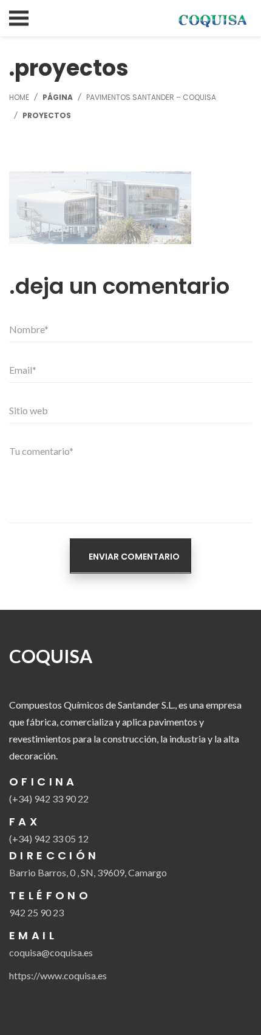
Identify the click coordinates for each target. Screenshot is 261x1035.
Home (19, 97)
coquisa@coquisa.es (51, 952)
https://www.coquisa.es (58, 975)
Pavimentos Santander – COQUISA (151, 97)
